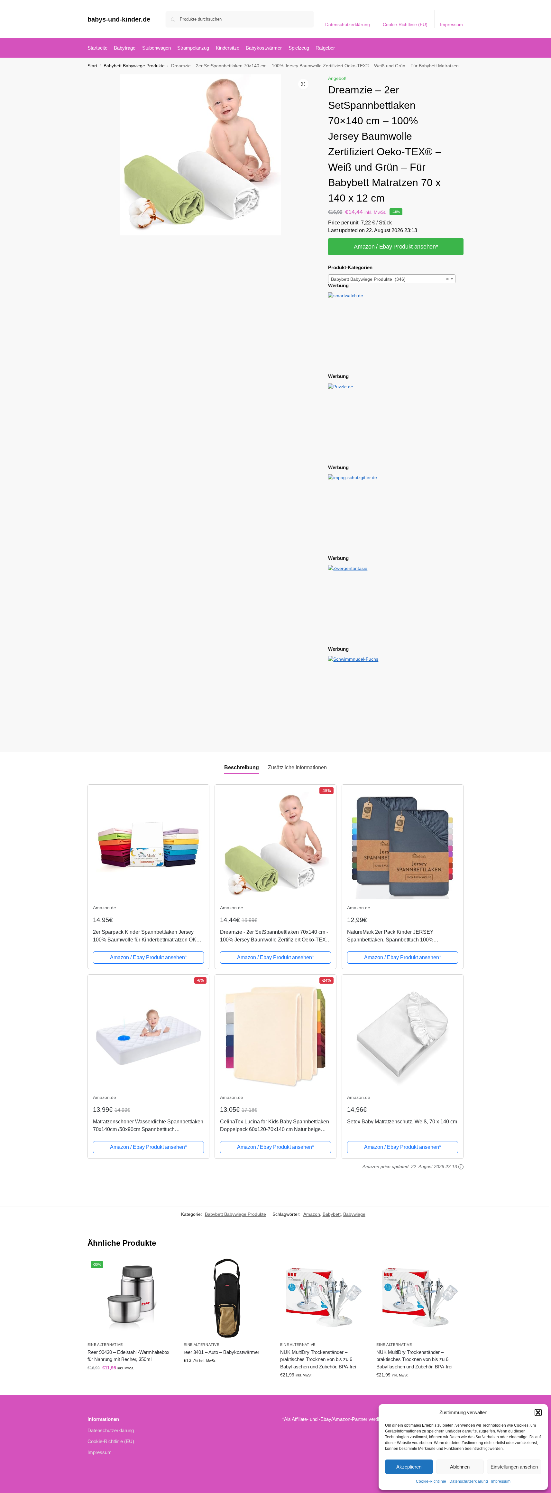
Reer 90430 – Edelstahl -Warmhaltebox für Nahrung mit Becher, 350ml (128, 1355)
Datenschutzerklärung (468, 1481)
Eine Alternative (105, 1345)
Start (92, 65)
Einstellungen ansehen (514, 1466)
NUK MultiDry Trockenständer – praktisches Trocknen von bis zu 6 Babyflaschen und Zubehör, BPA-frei (318, 1359)
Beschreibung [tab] (241, 767)
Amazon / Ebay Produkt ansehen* (396, 246)
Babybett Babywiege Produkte (134, 65)
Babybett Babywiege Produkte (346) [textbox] (390, 279)
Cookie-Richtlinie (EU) (405, 24)
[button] (538, 1412)
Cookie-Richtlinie (431, 1481)
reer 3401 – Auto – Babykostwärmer (221, 1352)
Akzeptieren (408, 1466)
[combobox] (391, 278)
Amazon (311, 1214)
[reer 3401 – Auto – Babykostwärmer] (227, 1298)
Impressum (500, 1481)
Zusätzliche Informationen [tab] (297, 767)
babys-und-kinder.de (118, 19)
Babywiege (354, 1214)
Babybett (332, 1214)
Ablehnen (460, 1466)
